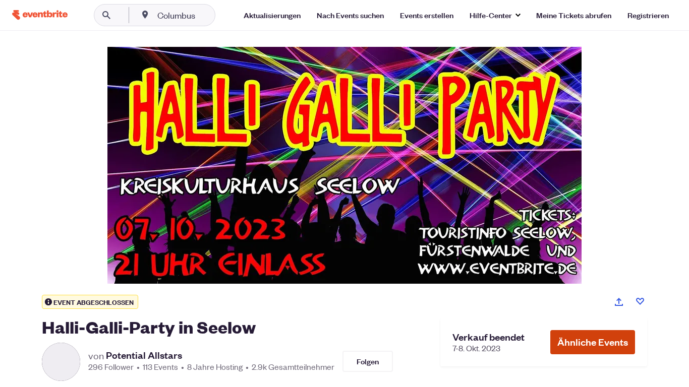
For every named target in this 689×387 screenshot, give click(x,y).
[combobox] (208, 15)
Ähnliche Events (592, 342)
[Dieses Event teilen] (619, 302)
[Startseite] (40, 15)
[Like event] (640, 301)
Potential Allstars (144, 355)
